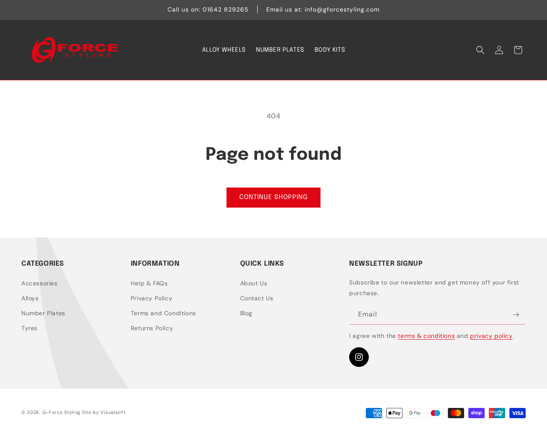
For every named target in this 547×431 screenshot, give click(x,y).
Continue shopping (273, 197)
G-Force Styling (61, 412)
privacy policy (491, 336)
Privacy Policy (151, 298)
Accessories (39, 283)
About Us (254, 283)
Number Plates (43, 313)
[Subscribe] (515, 315)
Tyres (29, 328)
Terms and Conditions (163, 313)
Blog (246, 313)
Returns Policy (152, 328)
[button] (480, 50)
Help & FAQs (149, 283)
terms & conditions (426, 336)
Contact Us (257, 298)
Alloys (30, 298)
